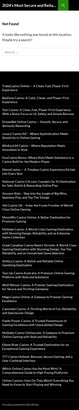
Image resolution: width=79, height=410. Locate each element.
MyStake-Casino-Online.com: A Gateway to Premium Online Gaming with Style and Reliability (38, 335)
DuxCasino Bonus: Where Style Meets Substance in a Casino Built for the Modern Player (38, 159)
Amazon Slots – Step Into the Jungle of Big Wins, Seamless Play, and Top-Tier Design (34, 195)
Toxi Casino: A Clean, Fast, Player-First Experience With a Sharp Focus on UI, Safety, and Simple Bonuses (38, 112)
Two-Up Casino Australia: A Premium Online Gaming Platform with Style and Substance (38, 275)
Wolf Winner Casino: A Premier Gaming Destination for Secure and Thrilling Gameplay (38, 287)
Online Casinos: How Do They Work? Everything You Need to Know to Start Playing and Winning (38, 382)
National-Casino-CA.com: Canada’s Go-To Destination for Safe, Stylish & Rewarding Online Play (39, 183)
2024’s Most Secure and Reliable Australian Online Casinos (30, 5)
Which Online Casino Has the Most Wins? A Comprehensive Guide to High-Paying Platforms (35, 370)
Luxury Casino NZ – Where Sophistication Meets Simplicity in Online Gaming (35, 136)
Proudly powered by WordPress (20, 404)
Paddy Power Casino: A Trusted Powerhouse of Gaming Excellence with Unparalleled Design (34, 323)
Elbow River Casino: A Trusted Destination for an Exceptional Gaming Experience (35, 347)
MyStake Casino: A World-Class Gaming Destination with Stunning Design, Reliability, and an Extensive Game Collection (37, 233)
